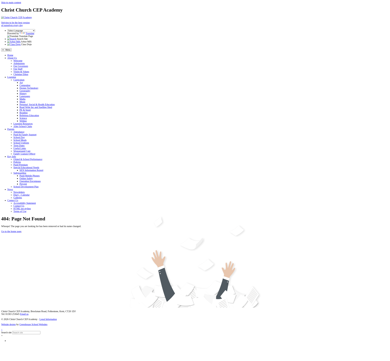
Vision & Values (21, 71)
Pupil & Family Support (24, 134)
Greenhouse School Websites (33, 324)
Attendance (18, 132)
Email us (24, 314)
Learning (11, 77)
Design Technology (29, 88)
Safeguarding (19, 173)
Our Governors (20, 66)
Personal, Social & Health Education (37, 104)
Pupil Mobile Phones (30, 175)
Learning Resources (23, 123)
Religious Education (29, 115)
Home (10, 55)
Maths (22, 99)
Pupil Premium (20, 164)
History (23, 93)
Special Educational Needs (26, 167)
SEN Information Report (31, 170)
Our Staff (17, 69)
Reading (24, 112)
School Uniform (21, 143)
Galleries (17, 197)
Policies (17, 162)
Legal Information (48, 319)
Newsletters (19, 192)
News (10, 189)
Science (23, 118)
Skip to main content (11, 2)
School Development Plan (26, 186)
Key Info (11, 156)
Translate (30, 33)
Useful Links (19, 148)
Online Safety (26, 178)
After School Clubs (22, 126)
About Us (12, 58)
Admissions (19, 63)
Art (21, 82)
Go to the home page (11, 231)
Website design (8, 324)
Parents (10, 129)
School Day (19, 137)
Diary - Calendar (21, 195)
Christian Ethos (20, 74)
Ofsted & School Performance (27, 159)
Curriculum (18, 80)
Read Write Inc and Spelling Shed (36, 107)
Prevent (23, 184)
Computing (25, 85)
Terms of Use (19, 211)
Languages (25, 96)
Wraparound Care (21, 151)
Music (22, 101)
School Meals (20, 140)
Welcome (17, 60)
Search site (6, 332)
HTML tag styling (22, 208)
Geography (25, 90)
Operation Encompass (30, 181)
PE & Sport (25, 110)
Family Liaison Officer (24, 153)
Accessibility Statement (24, 203)
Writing (23, 121)
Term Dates (19, 145)
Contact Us (12, 200)
